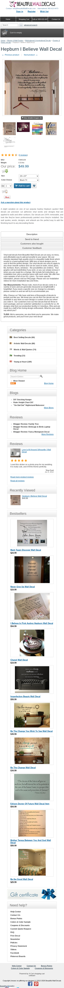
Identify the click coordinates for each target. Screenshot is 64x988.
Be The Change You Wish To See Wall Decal (31, 731)
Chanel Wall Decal (19, 660)
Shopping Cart (24, 19)
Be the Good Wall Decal (21, 879)
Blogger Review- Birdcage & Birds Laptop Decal (31, 428)
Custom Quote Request (20, 929)
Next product (31, 55)
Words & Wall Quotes (15, 40)
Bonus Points (16, 918)
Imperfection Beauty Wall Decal (25, 696)
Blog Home (49, 383)
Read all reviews (17, 481)
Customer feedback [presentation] (32, 248)
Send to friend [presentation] (32, 239)
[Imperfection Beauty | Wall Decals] (32, 692)
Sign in (19, 11)
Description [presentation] (31, 234)
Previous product (10, 55)
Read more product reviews (22, 477)
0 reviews (23, 155)
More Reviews (47, 434)
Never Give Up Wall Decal (22, 587)
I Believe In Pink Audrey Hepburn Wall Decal (31, 623)
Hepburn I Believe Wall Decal (34, 496)
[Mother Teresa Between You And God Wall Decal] (32, 836)
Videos (13, 949)
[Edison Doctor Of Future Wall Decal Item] (32, 799)
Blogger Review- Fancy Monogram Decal (31, 432)
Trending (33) (19, 356)
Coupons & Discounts (20, 925)
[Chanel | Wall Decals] (32, 655)
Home (3, 40)
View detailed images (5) (33, 118)
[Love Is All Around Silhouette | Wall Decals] (15, 457)
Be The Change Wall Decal (23, 767)
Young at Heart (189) (23, 362)
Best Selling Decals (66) (24, 337)
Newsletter (15, 939)
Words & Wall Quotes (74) (25, 350)
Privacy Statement (18, 946)
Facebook (14, 953)
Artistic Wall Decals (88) (24, 343)
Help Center (15, 912)
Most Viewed (19, 381)
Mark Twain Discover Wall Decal (25, 550)
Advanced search (30, 25)
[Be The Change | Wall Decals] (32, 763)
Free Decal (15, 936)
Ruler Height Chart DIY (23, 402)
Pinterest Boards (17, 956)
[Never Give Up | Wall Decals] (32, 582)
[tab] (32, 234)
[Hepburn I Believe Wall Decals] (15, 504)
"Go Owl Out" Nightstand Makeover (28, 405)
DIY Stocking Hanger (22, 400)
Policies (13, 943)
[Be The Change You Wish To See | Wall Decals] (32, 727)
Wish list (44, 11)
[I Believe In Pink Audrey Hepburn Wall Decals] (32, 619)
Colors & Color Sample (20, 922)
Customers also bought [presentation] (32, 243)
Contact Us (15, 915)
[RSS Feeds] (13, 384)
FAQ (12, 932)
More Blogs (49, 408)
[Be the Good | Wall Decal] (32, 875)
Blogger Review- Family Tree (26, 424)
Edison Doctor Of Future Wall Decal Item (29, 804)
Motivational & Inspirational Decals (38, 40)
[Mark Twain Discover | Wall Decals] (32, 545)
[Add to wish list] (34, 185)
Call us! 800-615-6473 (40, 19)
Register (32, 11)
